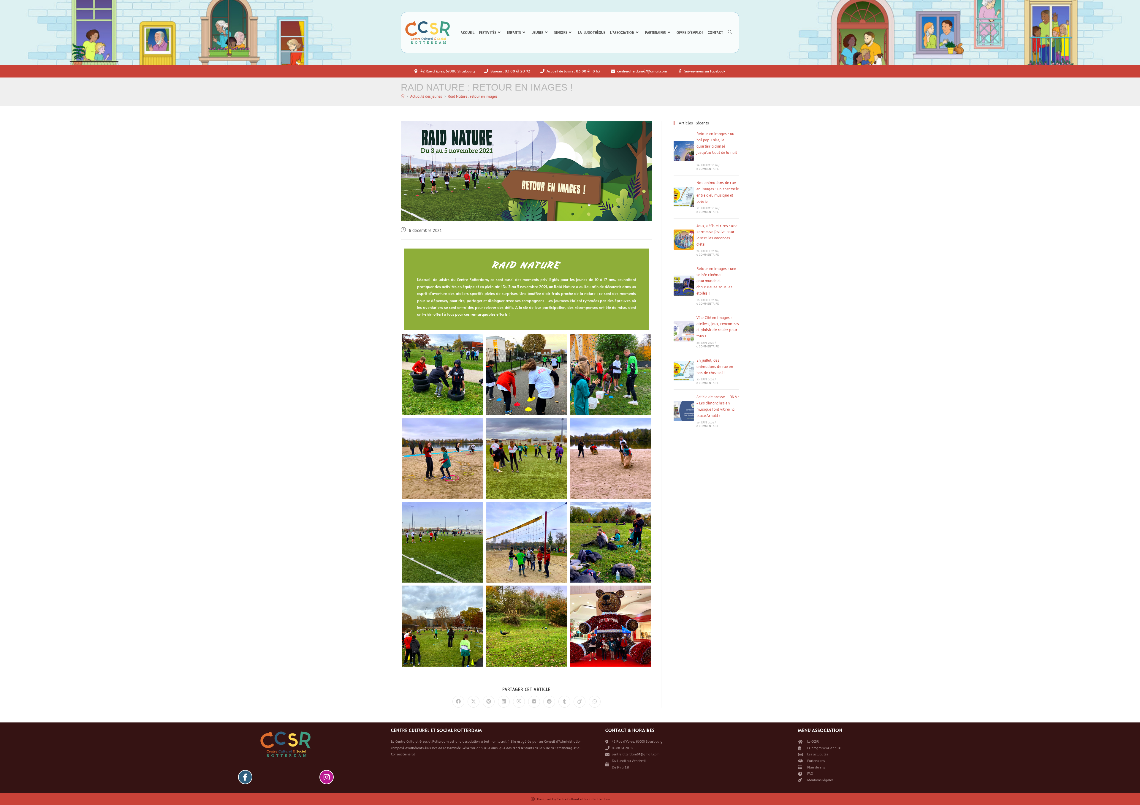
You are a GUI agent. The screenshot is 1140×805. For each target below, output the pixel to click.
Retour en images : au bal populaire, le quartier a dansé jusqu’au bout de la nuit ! (716, 146)
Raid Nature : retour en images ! (474, 96)
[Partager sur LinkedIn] (504, 702)
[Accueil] (403, 96)
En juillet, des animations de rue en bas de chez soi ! (714, 366)
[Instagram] (326, 777)
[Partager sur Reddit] (549, 702)
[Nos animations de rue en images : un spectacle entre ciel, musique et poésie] (684, 197)
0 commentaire (707, 168)
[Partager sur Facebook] (458, 702)
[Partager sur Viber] (519, 702)
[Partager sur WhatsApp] (595, 702)
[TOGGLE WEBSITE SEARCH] (730, 33)
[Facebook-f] (245, 777)
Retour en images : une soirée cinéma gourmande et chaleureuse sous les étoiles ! (716, 280)
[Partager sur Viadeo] (579, 702)
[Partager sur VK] (534, 702)
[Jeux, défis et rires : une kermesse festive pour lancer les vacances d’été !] (684, 240)
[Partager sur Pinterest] (489, 702)
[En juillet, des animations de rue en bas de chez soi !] (684, 371)
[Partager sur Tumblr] (564, 702)
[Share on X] (473, 702)
